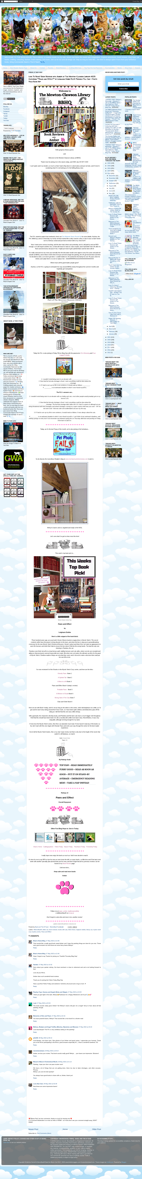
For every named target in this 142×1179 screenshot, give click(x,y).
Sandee (35, 964)
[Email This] (69, 927)
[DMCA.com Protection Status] (9, 99)
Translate (18, 131)
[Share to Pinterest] (76, 927)
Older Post (96, 1129)
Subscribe (123, 89)
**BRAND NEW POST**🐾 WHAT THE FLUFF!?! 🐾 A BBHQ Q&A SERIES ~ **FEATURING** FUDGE (133, 176)
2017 (109, 347)
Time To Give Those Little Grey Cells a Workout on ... (115, 314)
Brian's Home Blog (39, 941)
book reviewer (53, 929)
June (110, 191)
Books (120, 68)
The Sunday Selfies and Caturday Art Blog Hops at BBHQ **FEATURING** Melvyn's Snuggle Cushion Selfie (113, 139)
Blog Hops (128, 68)
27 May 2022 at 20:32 (44, 1003)
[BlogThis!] (70, 927)
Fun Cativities (110, 68)
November (112, 178)
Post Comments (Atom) (44, 1133)
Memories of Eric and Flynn (42, 1016)
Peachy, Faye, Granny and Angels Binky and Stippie (50, 992)
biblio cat (45, 929)
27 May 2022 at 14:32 (45, 964)
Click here (6, 1142)
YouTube (6, 120)
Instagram (6, 111)
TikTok (5, 113)
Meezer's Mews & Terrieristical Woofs (45, 1062)
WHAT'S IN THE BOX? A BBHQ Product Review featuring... (114, 198)
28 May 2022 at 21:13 (65, 1062)
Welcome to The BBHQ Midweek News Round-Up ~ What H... (115, 253)
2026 (109, 163)
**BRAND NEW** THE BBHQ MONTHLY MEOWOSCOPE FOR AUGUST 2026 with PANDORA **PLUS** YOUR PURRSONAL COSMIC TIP (133, 161)
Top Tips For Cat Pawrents (93, 68)
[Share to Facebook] (74, 927)
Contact (42, 68)
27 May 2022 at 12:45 (52, 941)
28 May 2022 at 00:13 (45, 1038)
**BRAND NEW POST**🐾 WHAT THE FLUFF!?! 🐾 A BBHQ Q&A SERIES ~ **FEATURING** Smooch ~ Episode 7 (133, 133)
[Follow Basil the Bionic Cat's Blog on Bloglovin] (133, 274)
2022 (109, 173)
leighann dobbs (81, 929)
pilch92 (35, 1038)
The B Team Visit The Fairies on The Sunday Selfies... (115, 266)
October (111, 180)
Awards (137, 68)
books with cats (63, 929)
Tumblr (5, 116)
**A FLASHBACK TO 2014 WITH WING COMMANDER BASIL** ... (115, 231)
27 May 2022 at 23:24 (85, 1027)
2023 (109, 171)
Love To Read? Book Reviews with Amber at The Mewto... (115, 217)
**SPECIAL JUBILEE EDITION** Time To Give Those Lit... (115, 204)
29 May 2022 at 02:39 (50, 1084)
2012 (109, 352)
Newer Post (33, 1129)
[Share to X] (72, 927)
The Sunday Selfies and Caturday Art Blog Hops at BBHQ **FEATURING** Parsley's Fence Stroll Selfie (133, 105)
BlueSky (5, 106)
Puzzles (50, 68)
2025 (109, 166)
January (111, 334)
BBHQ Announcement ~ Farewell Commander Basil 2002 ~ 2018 (137, 146)
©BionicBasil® (37, 929)
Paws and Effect (46, 932)
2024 (109, 168)
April (110, 326)
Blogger (124, 1162)
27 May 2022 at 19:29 (74, 992)
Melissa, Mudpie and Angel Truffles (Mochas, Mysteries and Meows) (55, 1027)
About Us (33, 68)
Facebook (6, 109)
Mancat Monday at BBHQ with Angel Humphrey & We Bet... (114, 260)
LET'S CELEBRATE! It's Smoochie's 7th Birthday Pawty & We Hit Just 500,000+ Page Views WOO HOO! (133, 226)
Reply (35, 948)
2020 (109, 339)
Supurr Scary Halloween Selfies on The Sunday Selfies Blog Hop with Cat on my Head (133, 119)
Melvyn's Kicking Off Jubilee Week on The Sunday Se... (115, 210)
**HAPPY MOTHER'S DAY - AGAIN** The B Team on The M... (115, 293)
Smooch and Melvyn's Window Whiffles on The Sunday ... (115, 238)
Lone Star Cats (38, 1084)
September (112, 183)
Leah (35, 1003)
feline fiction (72, 929)
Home (5, 68)
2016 (109, 350)
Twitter (5, 118)
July (110, 188)
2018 (109, 345)
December (112, 175)
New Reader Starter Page (18, 68)
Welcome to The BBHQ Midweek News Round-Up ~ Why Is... (115, 280)
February (112, 331)
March (111, 329)
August (111, 186)
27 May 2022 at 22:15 (58, 1016)
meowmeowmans (39, 1051)
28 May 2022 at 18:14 (52, 1051)
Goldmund (110, 1162)
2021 (109, 337)
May (110, 193)
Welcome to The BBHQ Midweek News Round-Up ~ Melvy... (115, 308)
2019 (109, 342)
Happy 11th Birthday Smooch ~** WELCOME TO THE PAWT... (115, 321)
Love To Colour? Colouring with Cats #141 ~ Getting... (115, 287)
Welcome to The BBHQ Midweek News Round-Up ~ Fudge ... (115, 224)
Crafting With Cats (75, 68)
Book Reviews (61, 68)
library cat (89, 929)
